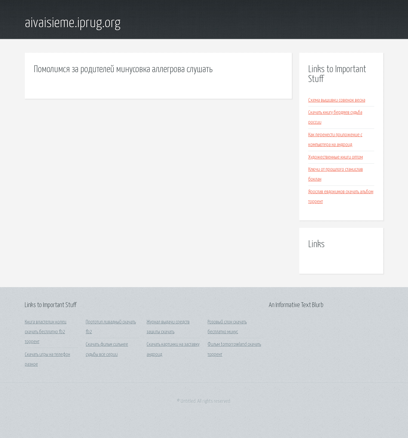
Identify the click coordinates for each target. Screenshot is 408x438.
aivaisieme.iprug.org (72, 23)
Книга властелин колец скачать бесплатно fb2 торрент (45, 332)
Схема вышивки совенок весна (336, 100)
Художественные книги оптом (335, 157)
